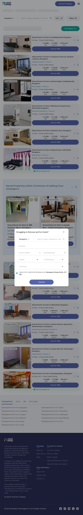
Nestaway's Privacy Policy (54, 272)
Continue (41, 282)
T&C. (20, 274)
